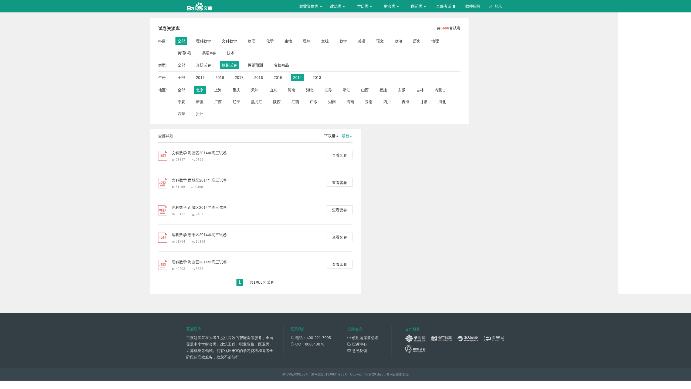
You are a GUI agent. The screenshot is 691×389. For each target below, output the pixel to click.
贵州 (200, 114)
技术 (230, 53)
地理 (435, 41)
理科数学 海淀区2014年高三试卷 (199, 262)
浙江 (346, 90)
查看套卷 (339, 155)
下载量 (330, 136)
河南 (291, 90)
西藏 (181, 114)
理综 (306, 41)
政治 (398, 41)
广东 (313, 102)
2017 (239, 77)
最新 (345, 136)
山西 (365, 90)
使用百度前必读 (397, 374)
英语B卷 (184, 53)
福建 (383, 90)
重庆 (236, 90)
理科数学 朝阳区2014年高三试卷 (199, 235)
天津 (255, 90)
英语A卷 (209, 53)
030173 (300, 374)
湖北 (310, 90)
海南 (350, 102)
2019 (200, 77)
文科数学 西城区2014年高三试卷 (199, 180)
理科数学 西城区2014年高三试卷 (199, 207)
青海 (405, 102)
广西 (218, 102)
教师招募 (472, 6)
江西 (295, 102)
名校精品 (281, 65)
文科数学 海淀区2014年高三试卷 (199, 153)
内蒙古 (440, 90)
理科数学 (203, 41)
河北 (442, 102)
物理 (251, 41)
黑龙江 (256, 102)
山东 (273, 90)
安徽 (401, 90)
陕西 (277, 102)
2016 (258, 77)
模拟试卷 (229, 65)
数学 (343, 41)
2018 (219, 77)
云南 (368, 102)
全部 (181, 41)
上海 (218, 90)
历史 (417, 41)
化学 (270, 41)
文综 (325, 41)
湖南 (332, 102)
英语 (361, 41)
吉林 (420, 90)
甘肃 (424, 102)
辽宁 (236, 102)
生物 (288, 41)
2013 (317, 77)
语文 (380, 41)
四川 (387, 102)
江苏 (328, 90)
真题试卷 (203, 65)
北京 (200, 90)
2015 (278, 77)
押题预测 (255, 65)
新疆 (200, 102)
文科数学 (229, 41)
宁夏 (181, 102)
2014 (297, 77)
